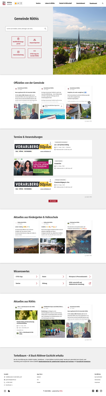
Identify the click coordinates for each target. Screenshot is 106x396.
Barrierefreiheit (98, 377)
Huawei (38, 382)
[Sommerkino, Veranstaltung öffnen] (53, 167)
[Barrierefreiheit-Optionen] (5, 391)
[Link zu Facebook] (97, 391)
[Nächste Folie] (89, 102)
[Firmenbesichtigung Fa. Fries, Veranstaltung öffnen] (53, 186)
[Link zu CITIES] (93, 391)
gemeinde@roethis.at (11, 379)
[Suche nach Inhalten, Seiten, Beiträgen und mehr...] (45, 28)
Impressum (97, 382)
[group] (53, 102)
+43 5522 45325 (9, 382)
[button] (79, 37)
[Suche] (102, 3)
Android (39, 377)
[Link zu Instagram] (101, 391)
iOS (38, 379)
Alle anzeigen (53, 201)
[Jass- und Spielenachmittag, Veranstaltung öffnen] (53, 148)
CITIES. (61, 391)
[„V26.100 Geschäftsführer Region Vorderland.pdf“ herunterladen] (62, 106)
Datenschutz (97, 379)
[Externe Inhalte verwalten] (9, 391)
